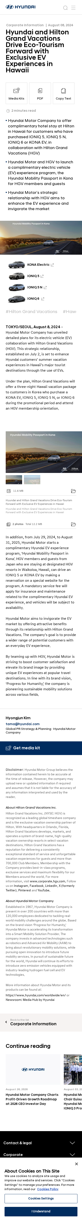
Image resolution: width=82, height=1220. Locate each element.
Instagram (21, 886)
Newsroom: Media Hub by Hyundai (30, 1000)
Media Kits (16, 98)
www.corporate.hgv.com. (48, 881)
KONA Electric (38, 265)
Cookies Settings (41, 1198)
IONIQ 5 (33, 276)
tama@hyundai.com (23, 724)
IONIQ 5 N (34, 287)
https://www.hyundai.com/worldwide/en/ (36, 995)
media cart (73, 491)
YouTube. (44, 890)
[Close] (77, 1164)
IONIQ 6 (33, 299)
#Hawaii (71, 311)
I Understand (41, 1211)
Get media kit (26, 748)
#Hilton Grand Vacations (31, 311)
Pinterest (24, 890)
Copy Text (63, 98)
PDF (40, 98)
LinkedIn (51, 886)
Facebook (37, 886)
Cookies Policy (47, 1189)
